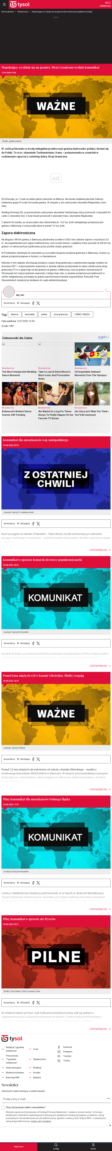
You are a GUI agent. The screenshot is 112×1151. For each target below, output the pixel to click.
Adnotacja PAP (13, 1077)
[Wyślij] (108, 1098)
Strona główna (7, 12)
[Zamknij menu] (4, 4)
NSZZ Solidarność (105, 4)
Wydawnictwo (39, 1059)
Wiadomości (23, 12)
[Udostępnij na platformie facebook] (33, 303)
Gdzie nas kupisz (13, 1067)
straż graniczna (61, 314)
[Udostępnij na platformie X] (38, 303)
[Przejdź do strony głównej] (19, 4)
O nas (35, 1049)
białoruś (14, 314)
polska (44, 314)
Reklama (37, 1077)
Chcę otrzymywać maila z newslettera (26, 1107)
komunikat (30, 314)
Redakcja (37, 1067)
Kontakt (36, 1072)
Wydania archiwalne (15, 1072)
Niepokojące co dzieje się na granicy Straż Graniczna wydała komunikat (62, 12)
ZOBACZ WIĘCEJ (82, 314)
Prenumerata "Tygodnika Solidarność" (12, 1059)
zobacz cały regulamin (41, 1121)
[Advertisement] (56, 39)
